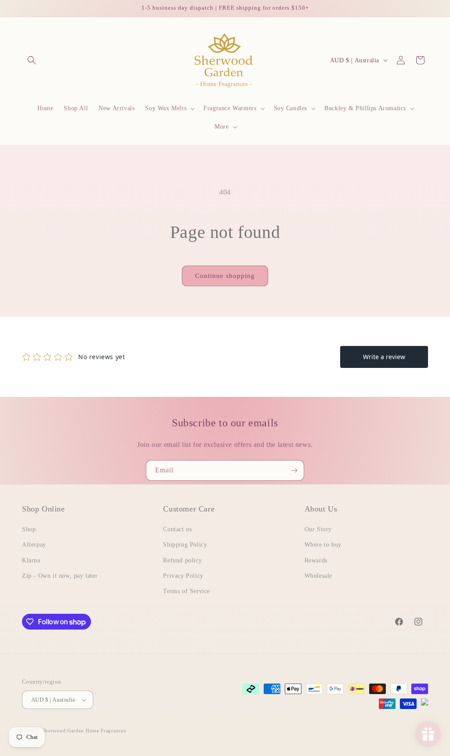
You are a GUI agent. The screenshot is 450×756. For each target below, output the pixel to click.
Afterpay (34, 544)
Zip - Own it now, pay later (60, 575)
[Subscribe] (294, 470)
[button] (31, 60)
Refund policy (182, 560)
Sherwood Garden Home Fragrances (84, 730)
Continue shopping (225, 275)
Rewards (316, 560)
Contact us (177, 529)
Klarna (31, 560)
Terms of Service (186, 591)
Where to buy (323, 544)
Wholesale (318, 575)
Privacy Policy (183, 575)
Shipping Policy (185, 544)
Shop (29, 529)
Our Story (318, 529)
